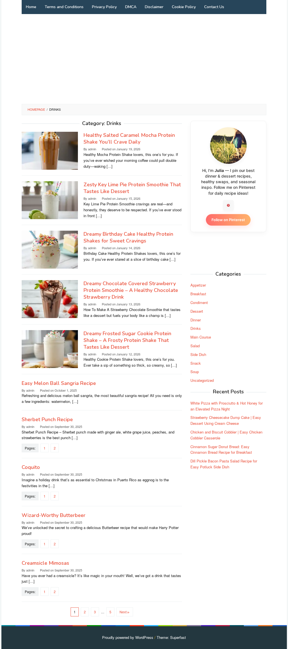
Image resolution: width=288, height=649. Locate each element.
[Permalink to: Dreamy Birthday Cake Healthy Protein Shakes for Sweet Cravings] (50, 249)
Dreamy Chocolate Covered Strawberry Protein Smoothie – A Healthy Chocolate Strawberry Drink (131, 290)
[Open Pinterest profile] (228, 205)
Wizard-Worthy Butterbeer (54, 515)
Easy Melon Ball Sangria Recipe (59, 383)
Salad (195, 345)
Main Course (200, 337)
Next (123, 611)
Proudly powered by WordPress (127, 637)
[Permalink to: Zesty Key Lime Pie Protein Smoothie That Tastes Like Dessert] (50, 199)
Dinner (195, 320)
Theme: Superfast (171, 637)
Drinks (195, 328)
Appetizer (198, 285)
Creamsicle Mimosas (45, 563)
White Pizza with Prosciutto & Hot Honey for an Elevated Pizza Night (226, 406)
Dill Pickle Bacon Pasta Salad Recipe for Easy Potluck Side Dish (223, 463)
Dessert (196, 311)
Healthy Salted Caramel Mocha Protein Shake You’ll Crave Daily (129, 138)
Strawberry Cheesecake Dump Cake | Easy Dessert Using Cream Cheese (225, 420)
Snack (195, 363)
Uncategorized (202, 380)
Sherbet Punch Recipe (47, 419)
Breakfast (198, 293)
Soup (194, 371)
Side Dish (198, 354)
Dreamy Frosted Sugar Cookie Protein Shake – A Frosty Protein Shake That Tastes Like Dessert (127, 340)
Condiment (199, 302)
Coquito (31, 467)
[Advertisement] (144, 59)
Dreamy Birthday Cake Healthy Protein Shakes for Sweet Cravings (128, 237)
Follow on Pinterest (228, 219)
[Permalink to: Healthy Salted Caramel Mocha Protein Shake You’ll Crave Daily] (50, 150)
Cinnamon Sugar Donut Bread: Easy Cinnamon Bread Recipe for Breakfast (221, 449)
